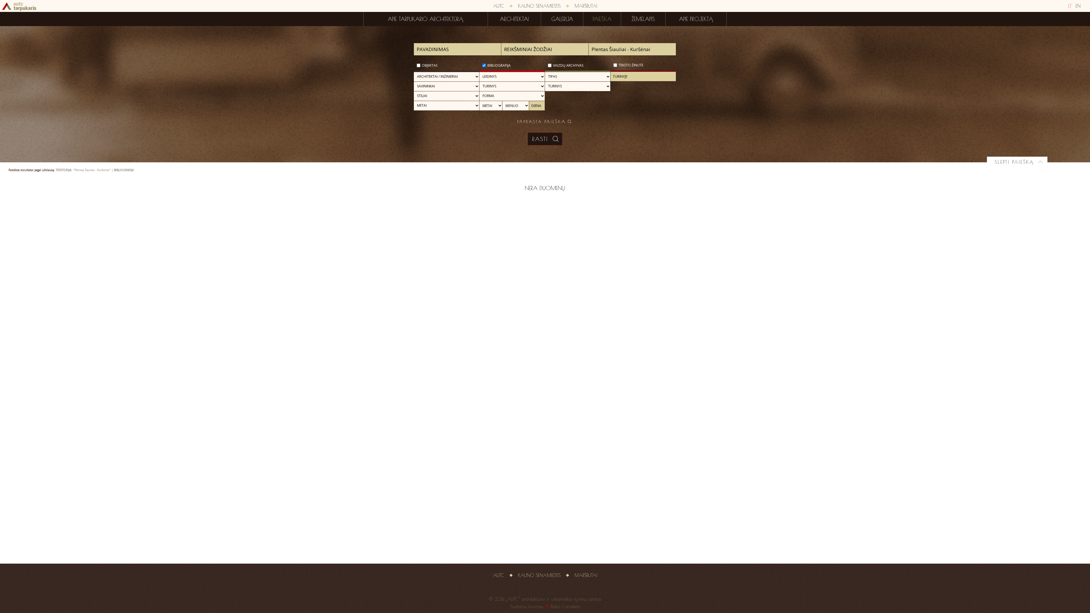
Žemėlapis (643, 19)
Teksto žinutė (631, 65)
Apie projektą (696, 19)
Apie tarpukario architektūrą (425, 19)
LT (1070, 6)
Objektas (429, 65)
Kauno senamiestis (539, 6)
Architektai (514, 19)
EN (1078, 6)
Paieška (602, 19)
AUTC (498, 6)
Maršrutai (586, 6)
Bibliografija (499, 65)
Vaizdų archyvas (568, 65)
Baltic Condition (565, 606)
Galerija (562, 19)
